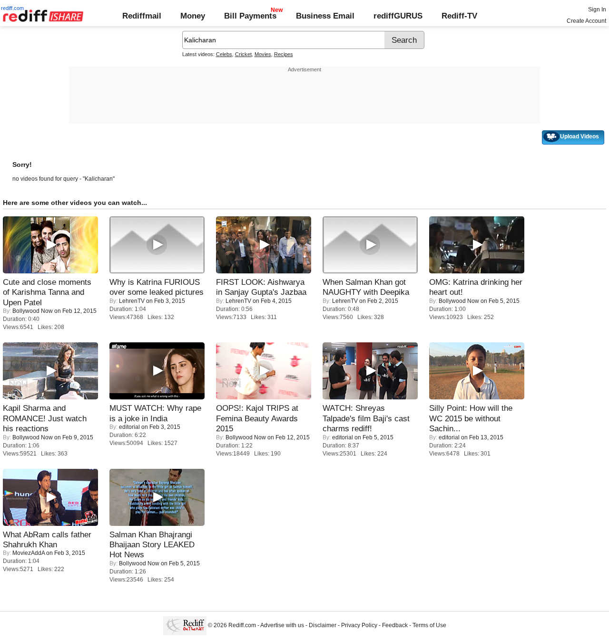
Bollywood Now (32, 311)
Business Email (325, 15)
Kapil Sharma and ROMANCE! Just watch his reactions (45, 418)
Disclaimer (322, 625)
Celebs (224, 54)
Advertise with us (282, 625)
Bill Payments (250, 15)
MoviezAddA (28, 553)
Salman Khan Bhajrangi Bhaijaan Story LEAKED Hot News (152, 544)
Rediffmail (141, 15)
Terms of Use (429, 625)
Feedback (395, 625)
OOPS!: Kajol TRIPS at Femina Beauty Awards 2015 (257, 418)
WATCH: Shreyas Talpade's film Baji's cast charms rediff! (366, 418)
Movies (263, 54)
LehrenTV (132, 301)
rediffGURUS (397, 15)
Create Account (586, 21)
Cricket (243, 54)
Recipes (283, 54)
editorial (129, 427)
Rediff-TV (459, 15)
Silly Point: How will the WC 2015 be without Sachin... (470, 418)
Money (192, 15)
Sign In (597, 9)
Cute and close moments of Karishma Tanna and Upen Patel (47, 292)
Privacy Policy (359, 625)
